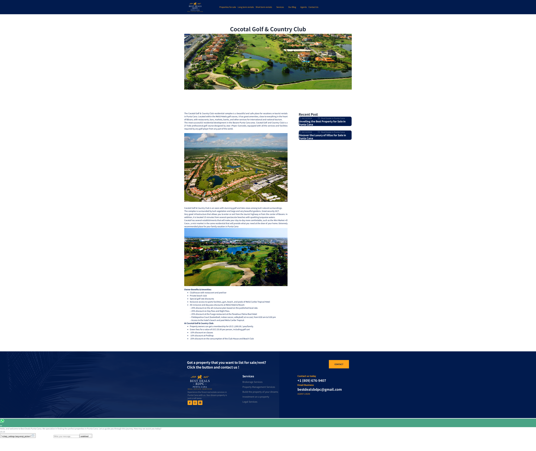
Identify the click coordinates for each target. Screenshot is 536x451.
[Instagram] (195, 402)
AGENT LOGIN (303, 393)
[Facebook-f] (190, 402)
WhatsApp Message (45, 436)
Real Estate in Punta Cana (333, 118)
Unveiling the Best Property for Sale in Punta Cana (322, 122)
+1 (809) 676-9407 (311, 380)
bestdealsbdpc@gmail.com (319, 389)
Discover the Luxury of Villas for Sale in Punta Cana (322, 136)
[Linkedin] (200, 402)
